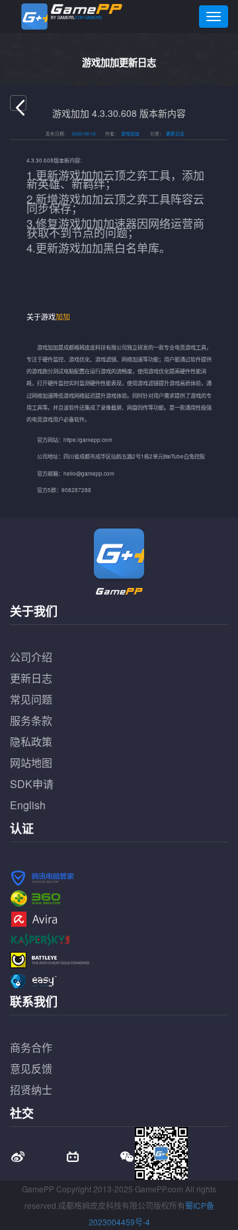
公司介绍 (31, 657)
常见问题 (31, 699)
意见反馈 (31, 1068)
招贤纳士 (31, 1089)
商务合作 (31, 1047)
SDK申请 (32, 783)
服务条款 (31, 720)
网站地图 (31, 762)
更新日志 (31, 678)
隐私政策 (31, 741)
